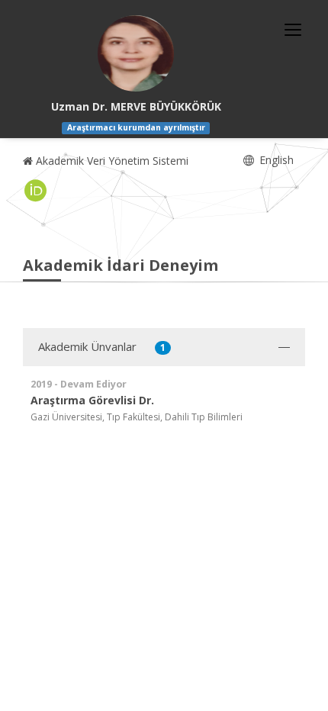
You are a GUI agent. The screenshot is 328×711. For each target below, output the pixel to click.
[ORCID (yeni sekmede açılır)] (36, 190)
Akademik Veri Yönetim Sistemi (110, 160)
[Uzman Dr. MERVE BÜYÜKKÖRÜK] (136, 53)
